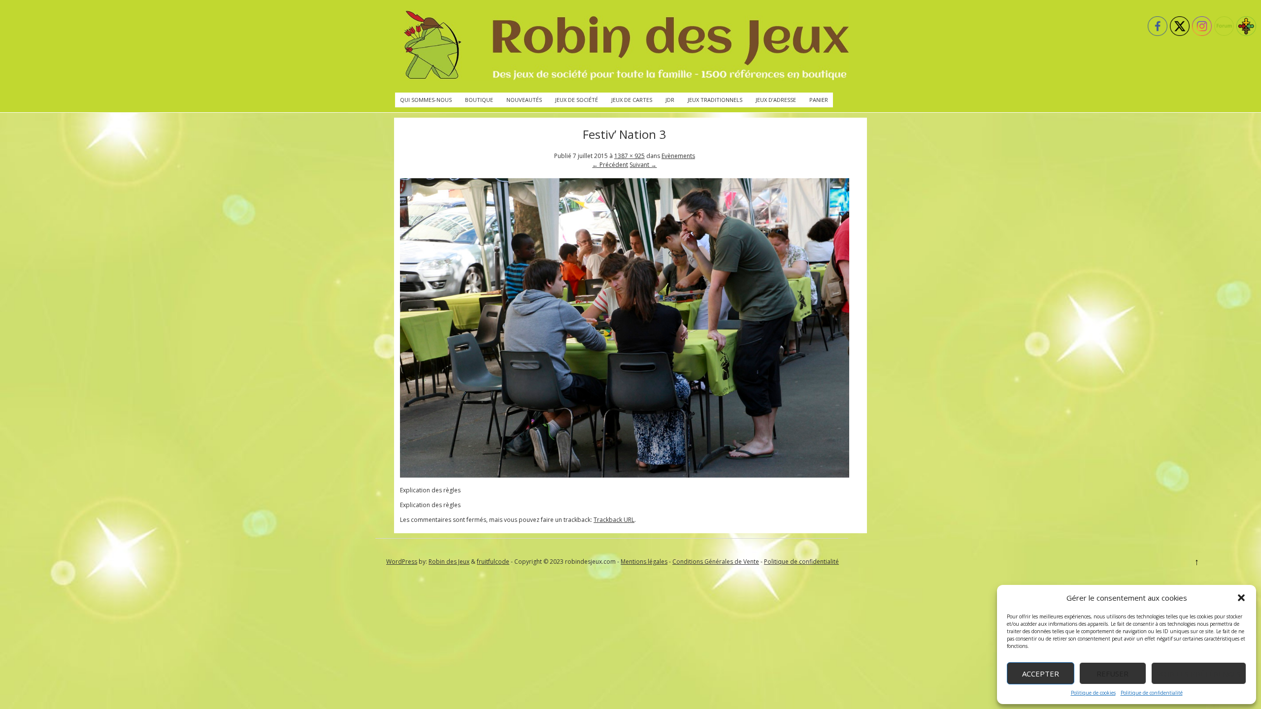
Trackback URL (614, 520)
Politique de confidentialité (1152, 692)
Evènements (678, 156)
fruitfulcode (493, 561)
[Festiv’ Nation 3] (624, 475)
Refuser (1112, 673)
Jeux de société (576, 99)
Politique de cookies (1093, 692)
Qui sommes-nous (426, 99)
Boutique (479, 99)
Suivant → (643, 165)
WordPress (401, 561)
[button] (1241, 598)
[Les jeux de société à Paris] (624, 46)
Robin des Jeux (449, 561)
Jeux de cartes (631, 99)
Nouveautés (524, 99)
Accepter (1040, 673)
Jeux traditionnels (715, 99)
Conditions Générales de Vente (715, 561)
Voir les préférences (1199, 673)
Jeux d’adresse (776, 99)
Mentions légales (644, 561)
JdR (669, 99)
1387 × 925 (629, 156)
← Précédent (610, 165)
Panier (818, 99)
